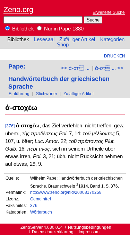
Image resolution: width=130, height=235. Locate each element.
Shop (63, 44)
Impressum (89, 231)
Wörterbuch (41, 212)
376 (33, 205)
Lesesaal (44, 39)
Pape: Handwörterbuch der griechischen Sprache (59, 76)
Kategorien (112, 39)
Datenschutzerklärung (52, 231)
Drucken (114, 56)
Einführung (19, 93)
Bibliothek (22, 28)
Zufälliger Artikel (77, 39)
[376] (10, 126)
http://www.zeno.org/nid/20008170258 (66, 192)
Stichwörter (46, 93)
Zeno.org (18, 9)
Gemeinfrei (40, 199)
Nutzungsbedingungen (89, 227)
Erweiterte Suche (109, 12)
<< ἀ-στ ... (75, 68)
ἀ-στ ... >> (109, 68)
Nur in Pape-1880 (63, 28)
